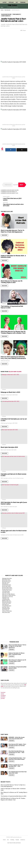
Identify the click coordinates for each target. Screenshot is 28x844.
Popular (11, 2)
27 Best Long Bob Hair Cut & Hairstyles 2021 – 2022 (16, 765)
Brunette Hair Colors (7, 587)
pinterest (3, 697)
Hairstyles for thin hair (7, 596)
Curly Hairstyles (6, 591)
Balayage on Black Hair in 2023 (10, 392)
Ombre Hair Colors (6, 603)
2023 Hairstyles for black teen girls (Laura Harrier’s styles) (14, 503)
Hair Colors (12, 5)
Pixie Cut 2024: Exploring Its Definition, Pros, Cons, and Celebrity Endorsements (13, 357)
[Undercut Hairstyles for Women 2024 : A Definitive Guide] (14, 246)
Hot (17, 2)
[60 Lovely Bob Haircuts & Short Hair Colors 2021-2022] (4, 773)
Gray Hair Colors (6, 592)
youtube (3, 698)
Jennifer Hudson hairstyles (10, 193)
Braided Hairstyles (6, 584)
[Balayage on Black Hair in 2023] (14, 381)
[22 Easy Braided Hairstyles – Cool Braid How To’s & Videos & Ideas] (4, 759)
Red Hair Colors (5, 607)
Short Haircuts (5, 609)
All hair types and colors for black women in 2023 (14, 531)
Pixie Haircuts (5, 604)
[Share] (10, 149)
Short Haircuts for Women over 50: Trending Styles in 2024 (11, 281)
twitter (2, 694)
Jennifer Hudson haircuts (9, 191)
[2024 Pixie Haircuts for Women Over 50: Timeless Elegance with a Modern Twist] (14, 322)
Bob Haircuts (5, 583)
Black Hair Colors (15, 371)
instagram (3, 695)
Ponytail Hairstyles (6, 605)
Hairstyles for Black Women (8, 595)
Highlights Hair (5, 598)
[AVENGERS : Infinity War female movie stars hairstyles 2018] (4, 739)
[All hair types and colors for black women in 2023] (14, 519)
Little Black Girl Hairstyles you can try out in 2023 (14, 419)
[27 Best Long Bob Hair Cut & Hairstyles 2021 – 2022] (4, 766)
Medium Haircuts (6, 600)
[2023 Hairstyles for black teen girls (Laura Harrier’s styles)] (14, 491)
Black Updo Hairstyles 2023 (9, 447)
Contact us (22, 839)
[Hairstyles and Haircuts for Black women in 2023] (14, 463)
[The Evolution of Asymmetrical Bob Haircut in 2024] (14, 297)
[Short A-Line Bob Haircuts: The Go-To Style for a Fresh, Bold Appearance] (14, 221)
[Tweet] (22, 149)
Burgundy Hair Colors (7, 588)
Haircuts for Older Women (8, 594)
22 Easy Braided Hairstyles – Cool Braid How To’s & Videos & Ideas (17, 758)
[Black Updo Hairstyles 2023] (14, 436)
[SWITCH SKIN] (23, 6)
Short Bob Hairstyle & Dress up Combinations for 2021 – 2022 (16, 751)
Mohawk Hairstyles (6, 602)
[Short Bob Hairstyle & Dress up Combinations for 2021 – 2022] (4, 752)
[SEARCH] (26, 6)
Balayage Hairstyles (7, 578)
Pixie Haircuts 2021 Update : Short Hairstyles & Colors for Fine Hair (17, 745)
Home (4, 839)
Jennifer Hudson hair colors (10, 190)
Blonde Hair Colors (6, 581)
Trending (22, 2)
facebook (3, 692)
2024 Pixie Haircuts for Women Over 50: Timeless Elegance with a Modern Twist (13, 332)
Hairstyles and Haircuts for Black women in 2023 (13, 474)
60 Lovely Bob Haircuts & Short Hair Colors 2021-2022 (18, 772)
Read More (4, 235)
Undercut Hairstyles (7, 611)
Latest (5, 2)
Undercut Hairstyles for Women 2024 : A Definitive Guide (13, 256)
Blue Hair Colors (6, 582)
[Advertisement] (14, 47)
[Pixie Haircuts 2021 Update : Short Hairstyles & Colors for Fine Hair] (4, 745)
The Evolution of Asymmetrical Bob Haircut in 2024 (12, 307)
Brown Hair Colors (6, 586)
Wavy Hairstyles (6, 612)
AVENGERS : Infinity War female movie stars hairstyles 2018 (16, 738)
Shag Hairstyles (6, 608)
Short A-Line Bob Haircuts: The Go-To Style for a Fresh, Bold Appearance (12, 231)
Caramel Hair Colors (7, 590)
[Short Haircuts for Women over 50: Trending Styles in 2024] (14, 271)
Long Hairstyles (6, 599)
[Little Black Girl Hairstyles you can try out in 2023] (14, 408)
